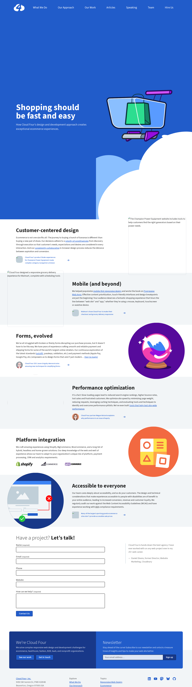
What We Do (75, 682)
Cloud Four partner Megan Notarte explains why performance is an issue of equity (97, 416)
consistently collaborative (47, 248)
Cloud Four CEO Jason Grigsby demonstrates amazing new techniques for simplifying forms (42, 364)
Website (20, 580)
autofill (39, 353)
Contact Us (24, 613)
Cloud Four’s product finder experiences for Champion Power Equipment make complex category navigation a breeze (40, 260)
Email (22, 556)
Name (23, 545)
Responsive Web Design (111, 682)
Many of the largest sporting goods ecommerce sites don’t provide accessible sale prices (99, 514)
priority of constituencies (77, 241)
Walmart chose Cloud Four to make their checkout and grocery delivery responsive (97, 313)
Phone (19, 568)
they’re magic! (91, 357)
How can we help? (28, 591)
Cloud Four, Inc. (23, 678)
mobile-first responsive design (107, 291)
